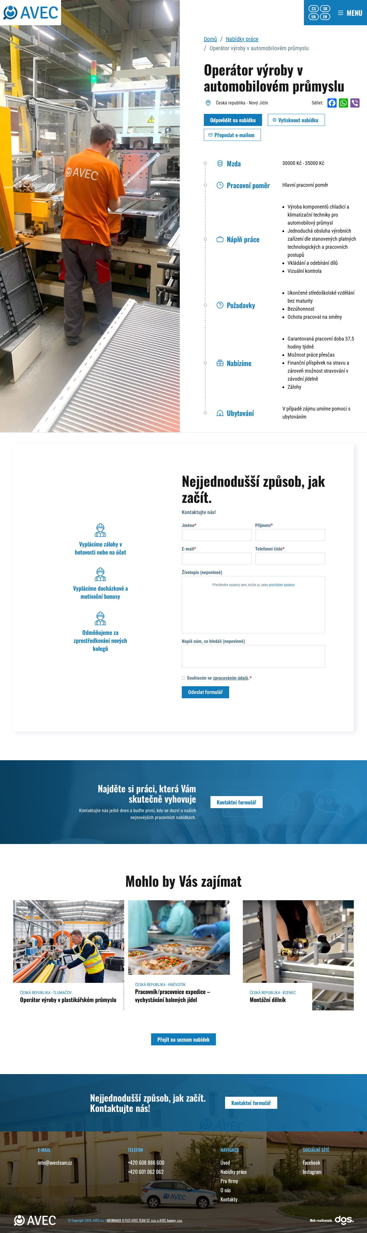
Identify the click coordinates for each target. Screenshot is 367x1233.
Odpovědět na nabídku (233, 120)
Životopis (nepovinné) (202, 572)
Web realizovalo (321, 1220)
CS (314, 8)
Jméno (188, 525)
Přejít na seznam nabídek (183, 1039)
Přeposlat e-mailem (234, 135)
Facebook (311, 1162)
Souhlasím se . (218, 678)
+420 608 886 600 (146, 1162)
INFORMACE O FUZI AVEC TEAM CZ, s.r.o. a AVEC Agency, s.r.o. (144, 1220)
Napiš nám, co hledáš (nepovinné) (213, 641)
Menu (354, 12)
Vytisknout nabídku (298, 120)
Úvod (225, 1162)
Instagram (312, 1171)
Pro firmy (229, 1181)
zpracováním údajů (230, 678)
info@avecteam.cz (55, 1162)
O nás (225, 1190)
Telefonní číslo (268, 549)
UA (313, 16)
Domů (210, 39)
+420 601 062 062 (146, 1171)
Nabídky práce (242, 39)
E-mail (188, 549)
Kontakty (228, 1199)
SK (325, 8)
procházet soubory (282, 585)
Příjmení (263, 525)
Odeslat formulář (205, 692)
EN (325, 16)
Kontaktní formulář (236, 802)
